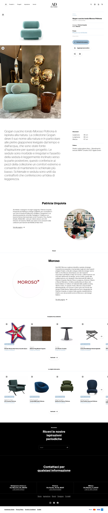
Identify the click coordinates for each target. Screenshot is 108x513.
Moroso (78, 26)
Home (74, 14)
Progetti (19, 4)
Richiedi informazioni (82, 42)
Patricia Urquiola (82, 25)
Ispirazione (27, 4)
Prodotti (11, 4)
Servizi (34, 4)
